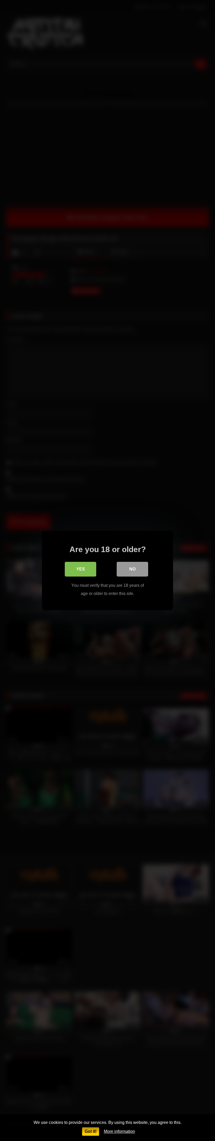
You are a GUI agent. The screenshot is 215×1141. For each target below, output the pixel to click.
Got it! (90, 1131)
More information (119, 1131)
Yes (80, 569)
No (132, 569)
